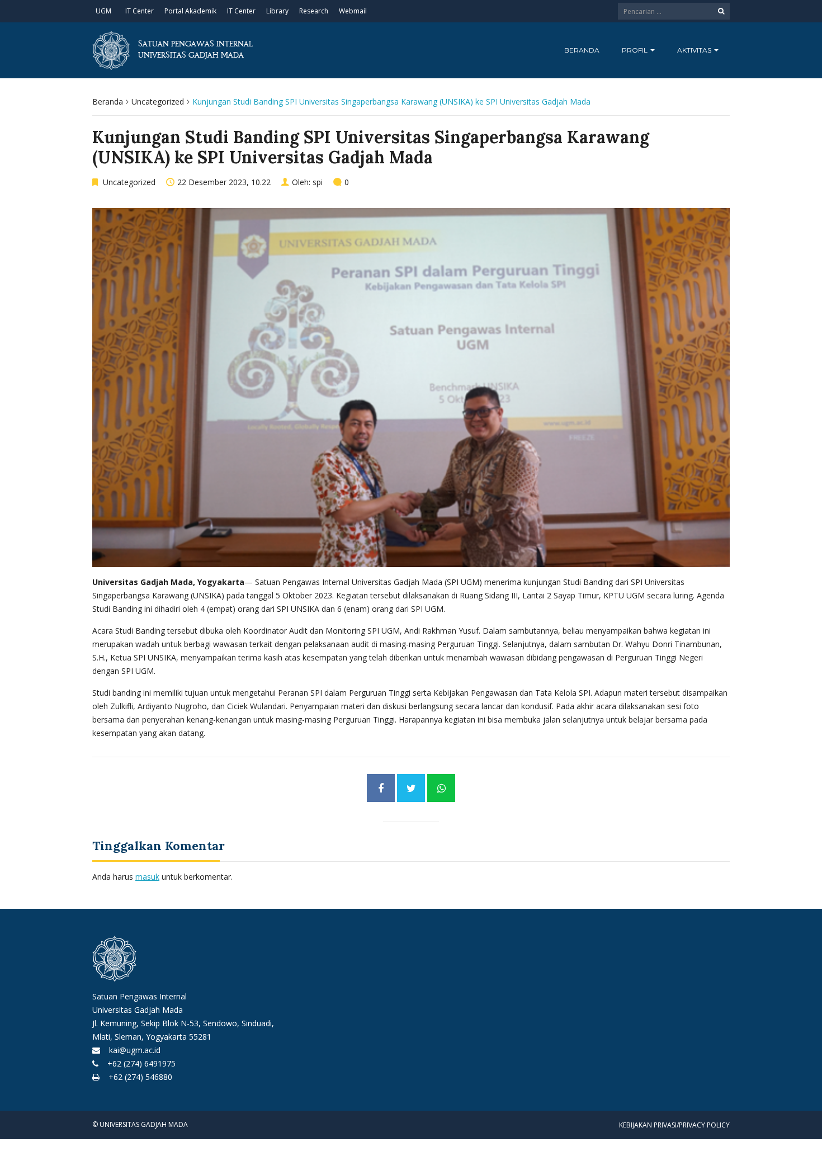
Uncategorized (157, 101)
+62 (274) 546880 (137, 1077)
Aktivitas (695, 50)
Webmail (353, 11)
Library (277, 11)
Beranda (581, 50)
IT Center (139, 11)
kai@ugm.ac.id (131, 1050)
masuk (147, 876)
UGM (103, 11)
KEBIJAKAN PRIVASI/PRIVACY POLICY (674, 1125)
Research (313, 11)
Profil (635, 50)
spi (318, 182)
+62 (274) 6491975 (138, 1063)
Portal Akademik (190, 11)
